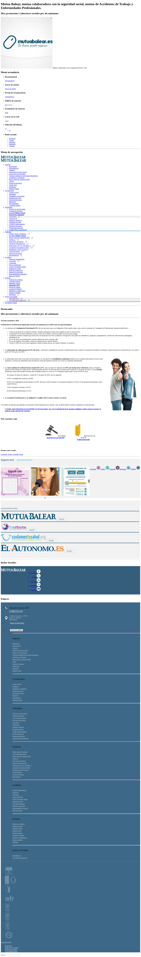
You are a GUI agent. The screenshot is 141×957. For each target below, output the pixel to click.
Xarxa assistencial (15, 265)
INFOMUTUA (14, 298)
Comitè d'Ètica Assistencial (18, 230)
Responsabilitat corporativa (18, 274)
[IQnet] (9, 939)
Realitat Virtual (14, 189)
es (9, 130)
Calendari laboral (14, 205)
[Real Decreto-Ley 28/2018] (52, 436)
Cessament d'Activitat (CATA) (19, 248)
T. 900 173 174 (16, 611)
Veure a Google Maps (17, 623)
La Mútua (8, 257)
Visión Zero (13, 185)
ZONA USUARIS (11, 296)
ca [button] (5, 129)
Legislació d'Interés (15, 289)
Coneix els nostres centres (17, 267)
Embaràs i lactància (15, 220)
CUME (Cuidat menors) (17, 224)
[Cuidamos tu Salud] (23, 540)
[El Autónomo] (32, 551)
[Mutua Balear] (28, 519)
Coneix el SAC (14, 192)
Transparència (9, 97)
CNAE (11, 181)
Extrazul (7, 278)
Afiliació (12, 170)
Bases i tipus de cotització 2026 (19, 179)
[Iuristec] (9, 874)
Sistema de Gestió (15, 268)
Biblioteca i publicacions (17, 291)
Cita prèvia (13, 217)
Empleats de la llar (15, 198)
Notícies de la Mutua (16, 280)
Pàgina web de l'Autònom (17, 234)
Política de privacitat (11, 948)
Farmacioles (13, 166)
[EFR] (10, 902)
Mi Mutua (12, 294)
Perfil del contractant (16, 270)
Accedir (61, 519)
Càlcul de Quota (14, 251)
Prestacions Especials (16, 228)
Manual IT (12, 202)
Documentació (9, 81)
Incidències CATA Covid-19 (18, 249)
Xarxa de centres (10, 89)
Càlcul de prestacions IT (17, 244)
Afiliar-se (12, 240)
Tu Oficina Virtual (11, 303)
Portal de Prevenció (15, 183)
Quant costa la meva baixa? (18, 172)
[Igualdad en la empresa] (8, 893)
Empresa (8, 165)
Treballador (8, 207)
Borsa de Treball (14, 276)
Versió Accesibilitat (16, 630)
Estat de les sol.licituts (16, 242)
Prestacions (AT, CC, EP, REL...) (20, 246)
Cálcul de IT (13, 218)
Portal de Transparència (16, 259)
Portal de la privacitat (16, 272)
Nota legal (8, 946)
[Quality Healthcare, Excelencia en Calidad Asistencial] (11, 884)
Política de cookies (11, 949)
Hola (6, 113)
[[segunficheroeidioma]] (78, 436)
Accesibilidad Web (11, 951)
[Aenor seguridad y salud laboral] (7, 911)
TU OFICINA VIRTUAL (18, 300)
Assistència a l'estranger (17, 178)
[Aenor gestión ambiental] (7, 930)
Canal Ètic (12, 261)
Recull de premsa (14, 287)
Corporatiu (12, 263)
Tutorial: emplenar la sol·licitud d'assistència (23, 176)
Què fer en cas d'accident (17, 174)
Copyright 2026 (6, 942)
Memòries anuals (14, 283)
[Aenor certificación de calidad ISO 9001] (7, 920)
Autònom (8, 232)
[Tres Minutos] (14, 530)
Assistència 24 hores (15, 211)
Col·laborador (9, 191)
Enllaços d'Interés (15, 293)
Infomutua (12, 187)
